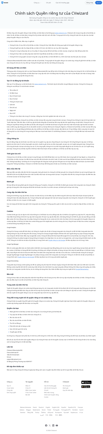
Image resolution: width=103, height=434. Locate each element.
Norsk (44, 410)
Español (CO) (72, 407)
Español (63, 407)
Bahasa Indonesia (25, 407)
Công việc (10, 390)
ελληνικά (50, 412)
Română (74, 410)
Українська (74, 412)
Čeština (43, 412)
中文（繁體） (59, 415)
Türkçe (37, 412)
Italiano (22, 410)
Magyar (28, 410)
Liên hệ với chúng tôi (50, 388)
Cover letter (10, 388)
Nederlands (36, 410)
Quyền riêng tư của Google (57, 240)
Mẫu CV (28, 386)
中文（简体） (49, 415)
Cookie (46, 397)
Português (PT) (65, 410)
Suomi (81, 410)
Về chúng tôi (66, 386)
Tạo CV (9, 386)
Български (58, 412)
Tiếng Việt (30, 412)
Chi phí (48, 3)
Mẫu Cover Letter (31, 390)
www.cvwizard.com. (61, 33)
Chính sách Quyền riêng (51, 395)
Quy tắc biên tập (68, 390)
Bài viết (28, 395)
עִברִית (81, 412)
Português (56, 410)
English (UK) (55, 407)
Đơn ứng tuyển (11, 392)
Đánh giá (65, 388)
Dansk (35, 407)
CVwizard (54, 430)
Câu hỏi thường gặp (62, 3)
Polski (49, 410)
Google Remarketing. (82, 269)
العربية (42, 415)
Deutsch (41, 407)
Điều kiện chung (49, 392)
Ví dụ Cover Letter (31, 392)
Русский (66, 412)
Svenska (22, 412)
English (48, 407)
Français (80, 407)
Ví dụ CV (28, 388)
